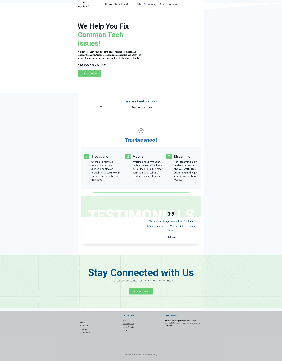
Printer (125, 330)
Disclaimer (84, 329)
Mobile (137, 4)
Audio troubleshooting (116, 55)
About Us (83, 323)
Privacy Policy (85, 333)
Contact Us (84, 326)
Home (108, 4)
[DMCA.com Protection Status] (183, 336)
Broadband (130, 52)
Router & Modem (129, 327)
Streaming (150, 4)
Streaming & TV (128, 324)
